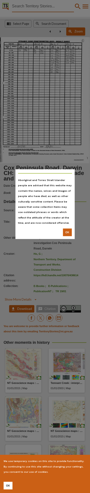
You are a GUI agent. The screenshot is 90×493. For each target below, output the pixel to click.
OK (67, 232)
